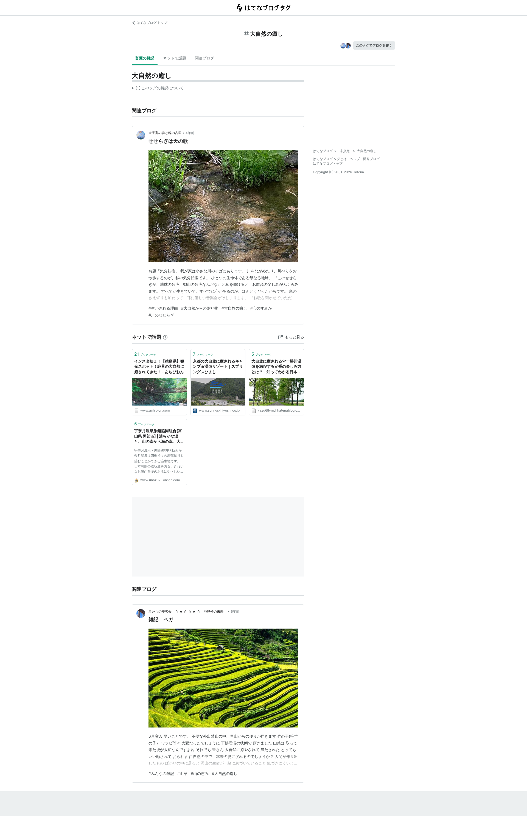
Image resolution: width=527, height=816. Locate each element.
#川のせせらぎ (161, 315)
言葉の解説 (144, 58)
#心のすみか (261, 308)
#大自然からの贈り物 (199, 308)
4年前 (190, 133)
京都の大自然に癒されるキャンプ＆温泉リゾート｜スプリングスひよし (218, 366)
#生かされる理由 (163, 308)
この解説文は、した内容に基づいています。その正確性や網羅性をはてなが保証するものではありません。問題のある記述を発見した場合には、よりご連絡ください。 (158, 89)
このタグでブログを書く (374, 45)
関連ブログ (204, 58)
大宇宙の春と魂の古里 (164, 133)
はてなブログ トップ (152, 23)
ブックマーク (145, 354)
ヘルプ (355, 159)
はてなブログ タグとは (330, 159)
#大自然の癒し (234, 308)
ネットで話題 (174, 58)
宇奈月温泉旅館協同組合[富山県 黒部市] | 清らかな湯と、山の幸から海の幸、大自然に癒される (159, 436)
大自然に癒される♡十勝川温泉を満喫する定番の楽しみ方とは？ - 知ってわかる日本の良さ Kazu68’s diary (276, 367)
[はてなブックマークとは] (165, 337)
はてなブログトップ (328, 163)
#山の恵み (200, 773)
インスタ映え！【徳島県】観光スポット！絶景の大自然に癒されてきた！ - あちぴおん (159, 366)
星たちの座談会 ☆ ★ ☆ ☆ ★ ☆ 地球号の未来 (187, 611)
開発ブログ (371, 159)
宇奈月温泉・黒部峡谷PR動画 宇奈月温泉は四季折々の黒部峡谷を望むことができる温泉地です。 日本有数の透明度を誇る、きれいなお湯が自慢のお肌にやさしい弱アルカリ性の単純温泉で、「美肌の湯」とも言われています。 (159, 461)
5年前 (235, 611)
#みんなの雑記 (161, 773)
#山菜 (182, 773)
